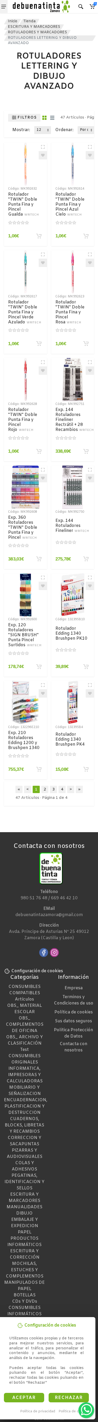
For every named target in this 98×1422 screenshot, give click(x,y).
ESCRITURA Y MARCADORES (34, 26)
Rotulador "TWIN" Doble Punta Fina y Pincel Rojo (22, 419)
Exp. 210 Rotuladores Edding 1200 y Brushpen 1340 (23, 740)
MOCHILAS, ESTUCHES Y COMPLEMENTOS (24, 1270)
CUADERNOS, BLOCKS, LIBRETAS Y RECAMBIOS (24, 1125)
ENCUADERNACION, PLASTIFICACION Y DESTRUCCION (25, 1106)
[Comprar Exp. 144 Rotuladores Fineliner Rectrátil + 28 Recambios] (86, 451)
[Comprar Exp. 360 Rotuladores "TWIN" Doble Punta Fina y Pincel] (39, 559)
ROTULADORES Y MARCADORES (37, 32)
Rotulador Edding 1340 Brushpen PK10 (71, 633)
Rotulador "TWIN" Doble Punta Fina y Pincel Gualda (23, 204)
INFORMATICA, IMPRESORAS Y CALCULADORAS (25, 1075)
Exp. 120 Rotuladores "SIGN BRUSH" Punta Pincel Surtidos (24, 635)
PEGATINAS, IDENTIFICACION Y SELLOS (24, 1182)
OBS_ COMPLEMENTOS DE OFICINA (24, 1024)
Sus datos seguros (73, 1021)
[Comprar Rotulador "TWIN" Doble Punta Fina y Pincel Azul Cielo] (86, 236)
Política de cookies (74, 1411)
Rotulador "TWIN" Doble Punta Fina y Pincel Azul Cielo (69, 204)
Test (24, 1049)
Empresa (74, 988)
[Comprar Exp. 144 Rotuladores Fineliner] (86, 559)
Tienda (29, 21)
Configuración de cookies (37, 971)
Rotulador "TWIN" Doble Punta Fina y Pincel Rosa (69, 312)
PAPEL (24, 1232)
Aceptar (24, 1397)
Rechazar (69, 1397)
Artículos (24, 999)
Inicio (12, 21)
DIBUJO (24, 1213)
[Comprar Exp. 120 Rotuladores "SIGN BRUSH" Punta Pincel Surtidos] (39, 666)
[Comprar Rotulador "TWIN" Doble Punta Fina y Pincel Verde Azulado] (39, 343)
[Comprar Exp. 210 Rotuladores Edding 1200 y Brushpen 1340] (39, 769)
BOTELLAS (25, 1295)
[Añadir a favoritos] (43, 155)
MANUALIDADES (24, 1207)
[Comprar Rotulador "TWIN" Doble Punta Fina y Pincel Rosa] (86, 343)
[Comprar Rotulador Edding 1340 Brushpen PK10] (86, 666)
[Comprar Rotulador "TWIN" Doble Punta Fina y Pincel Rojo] (39, 451)
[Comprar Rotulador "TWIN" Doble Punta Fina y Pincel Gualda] (39, 236)
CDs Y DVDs (24, 1301)
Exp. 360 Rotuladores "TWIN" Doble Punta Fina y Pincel (22, 527)
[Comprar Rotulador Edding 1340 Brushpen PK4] (86, 769)
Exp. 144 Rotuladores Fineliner (72, 525)
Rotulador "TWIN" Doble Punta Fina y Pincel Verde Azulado (24, 312)
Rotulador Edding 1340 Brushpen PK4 (70, 739)
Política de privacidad (37, 1411)
